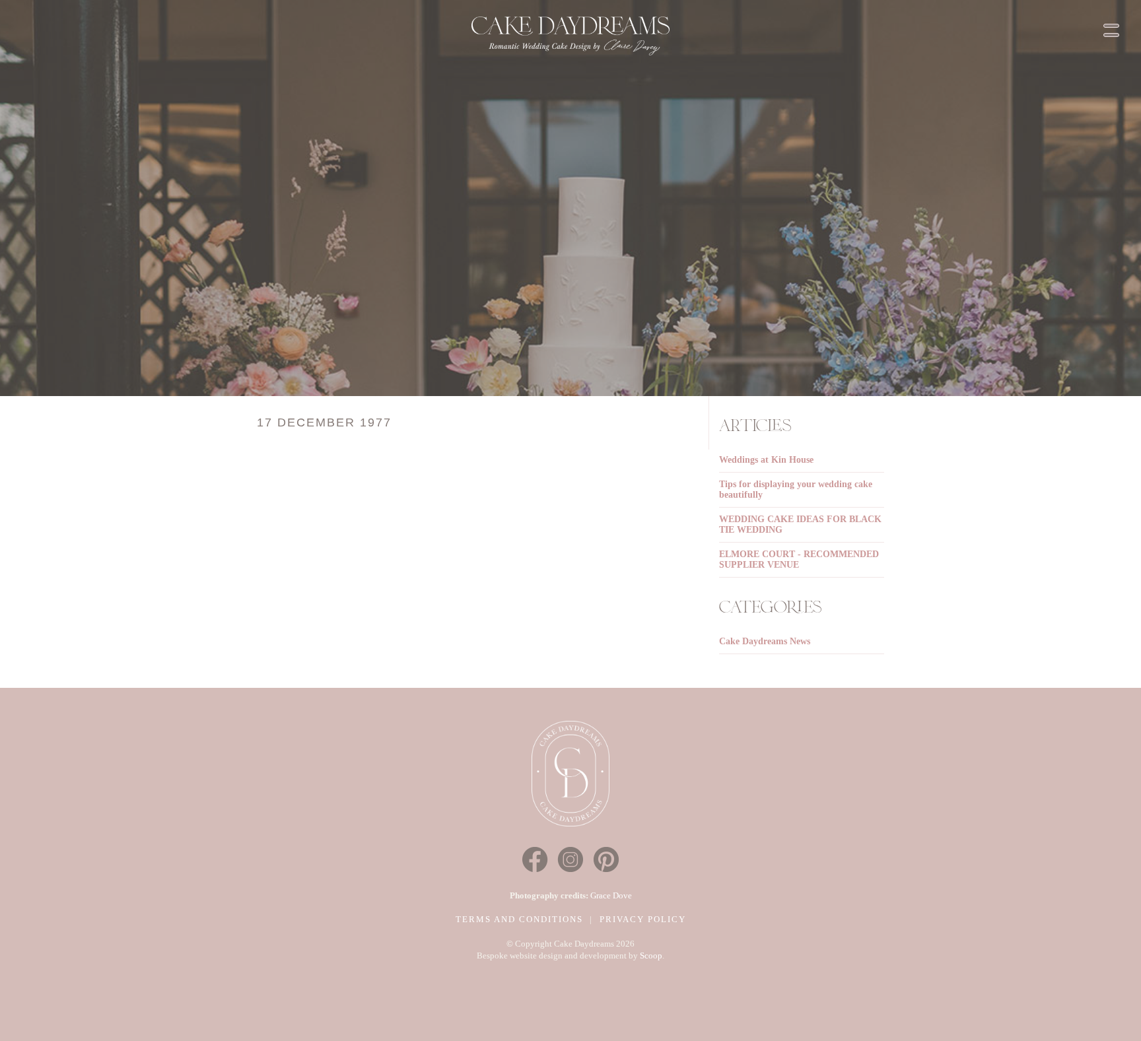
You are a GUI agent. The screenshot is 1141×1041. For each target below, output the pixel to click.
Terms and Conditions (519, 919)
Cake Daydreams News (764, 641)
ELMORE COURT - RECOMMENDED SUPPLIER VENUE (799, 559)
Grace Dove (611, 895)
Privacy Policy (643, 919)
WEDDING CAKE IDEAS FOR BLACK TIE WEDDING (800, 524)
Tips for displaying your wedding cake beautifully (795, 489)
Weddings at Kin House (766, 460)
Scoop (651, 955)
